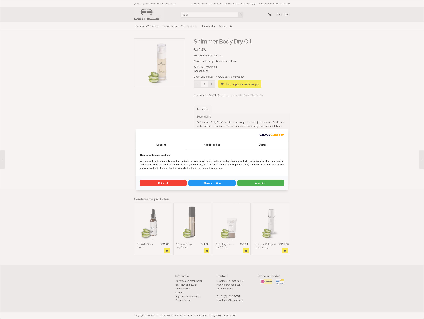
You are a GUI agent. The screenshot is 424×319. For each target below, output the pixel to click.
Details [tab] (263, 144)
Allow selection (212, 183)
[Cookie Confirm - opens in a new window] (271, 135)
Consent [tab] (161, 144)
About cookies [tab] (212, 144)
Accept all (260, 183)
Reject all (163, 183)
